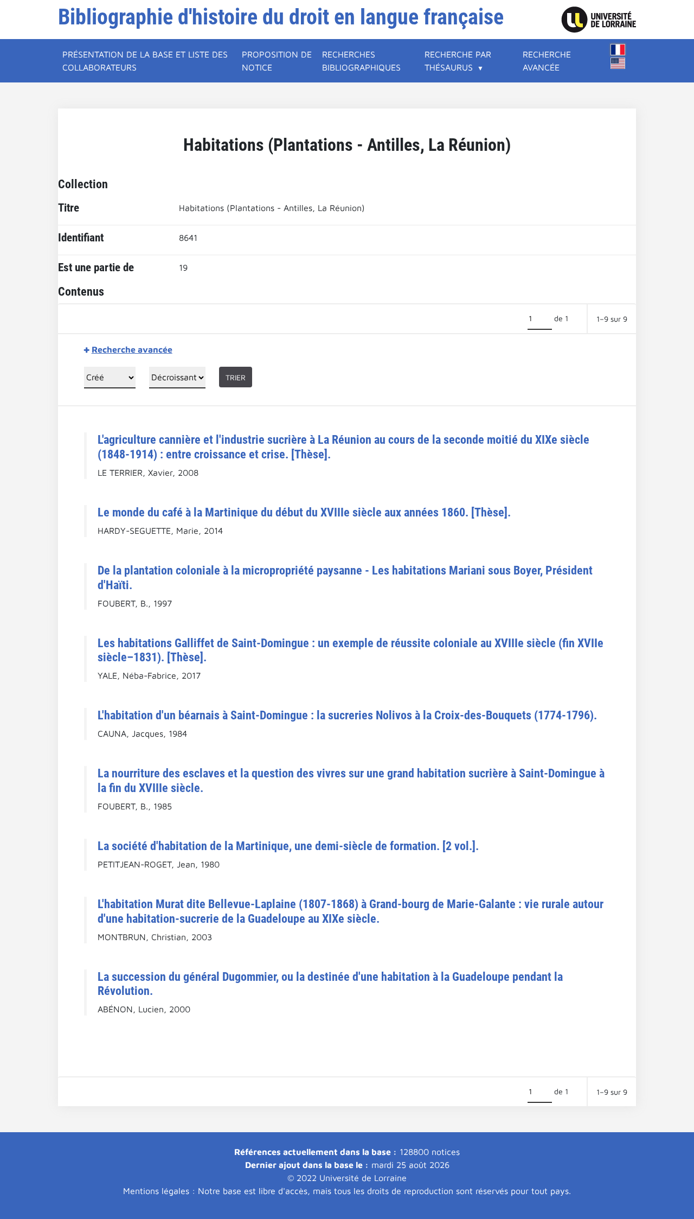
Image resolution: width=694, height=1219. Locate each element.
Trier (236, 377)
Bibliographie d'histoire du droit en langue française (281, 17)
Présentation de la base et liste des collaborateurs (145, 60)
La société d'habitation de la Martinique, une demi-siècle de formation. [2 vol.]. (288, 846)
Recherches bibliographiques (361, 60)
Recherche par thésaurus (458, 60)
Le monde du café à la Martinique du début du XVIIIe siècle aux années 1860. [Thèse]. (304, 512)
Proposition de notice (277, 60)
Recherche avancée (547, 60)
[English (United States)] (618, 63)
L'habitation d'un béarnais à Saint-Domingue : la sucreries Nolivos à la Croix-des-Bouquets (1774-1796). (347, 715)
